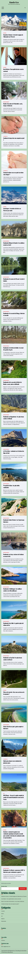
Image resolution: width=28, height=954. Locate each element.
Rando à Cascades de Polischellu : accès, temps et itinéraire (13, 105)
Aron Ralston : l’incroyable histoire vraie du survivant (11, 898)
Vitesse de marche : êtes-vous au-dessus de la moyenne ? (13, 693)
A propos (3, 940)
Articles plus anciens (6, 883)
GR (3, 793)
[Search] (25, 8)
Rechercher (4, 886)
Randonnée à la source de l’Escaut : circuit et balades (13, 280)
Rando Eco (14, 2)
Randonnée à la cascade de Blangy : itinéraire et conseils (14, 314)
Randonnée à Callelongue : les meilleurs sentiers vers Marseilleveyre (12, 590)
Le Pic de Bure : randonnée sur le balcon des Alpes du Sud (13, 452)
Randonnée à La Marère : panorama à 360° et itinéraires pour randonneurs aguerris (14, 871)
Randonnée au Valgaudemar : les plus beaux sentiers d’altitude (13, 418)
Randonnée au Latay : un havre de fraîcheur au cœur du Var (13, 555)
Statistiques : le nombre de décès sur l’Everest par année (12, 209)
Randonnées (6, 101)
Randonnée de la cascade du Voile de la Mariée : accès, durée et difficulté (12, 383)
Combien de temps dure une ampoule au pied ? (10, 903)
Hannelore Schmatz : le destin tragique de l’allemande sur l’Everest (13, 36)
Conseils (5, 136)
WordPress (10, 952)
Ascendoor (24, 950)
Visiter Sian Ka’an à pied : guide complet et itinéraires (13, 727)
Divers (4, 33)
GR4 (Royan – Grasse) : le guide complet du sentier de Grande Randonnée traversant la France (13, 797)
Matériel (2, 918)
